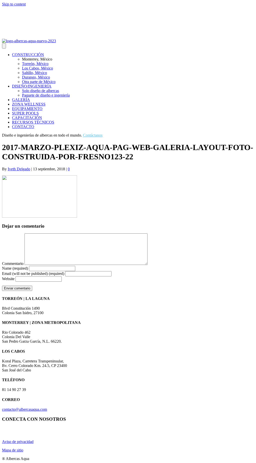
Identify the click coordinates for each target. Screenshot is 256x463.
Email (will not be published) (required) (33, 273)
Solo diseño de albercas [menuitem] (40, 91)
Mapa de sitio (12, 450)
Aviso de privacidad (18, 441)
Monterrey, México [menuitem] (37, 59)
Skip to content (14, 4)
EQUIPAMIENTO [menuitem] (27, 109)
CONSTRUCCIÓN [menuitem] (28, 55)
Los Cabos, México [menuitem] (37, 68)
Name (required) (15, 268)
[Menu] (4, 46)
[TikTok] (28, 35)
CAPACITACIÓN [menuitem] (27, 118)
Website (8, 279)
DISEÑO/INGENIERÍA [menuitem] (32, 86)
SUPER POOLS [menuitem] (25, 113)
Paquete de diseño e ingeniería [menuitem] (46, 95)
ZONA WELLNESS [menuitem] (29, 104)
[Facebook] (16, 35)
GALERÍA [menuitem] (21, 100)
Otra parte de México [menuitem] (39, 82)
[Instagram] (4, 35)
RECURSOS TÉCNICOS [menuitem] (33, 122)
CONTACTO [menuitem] (23, 127)
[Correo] (22, 35)
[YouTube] (10, 35)
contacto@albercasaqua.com (24, 409)
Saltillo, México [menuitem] (34, 73)
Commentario (13, 263)
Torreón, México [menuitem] (35, 64)
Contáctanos (92, 135)
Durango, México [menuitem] (36, 77)
